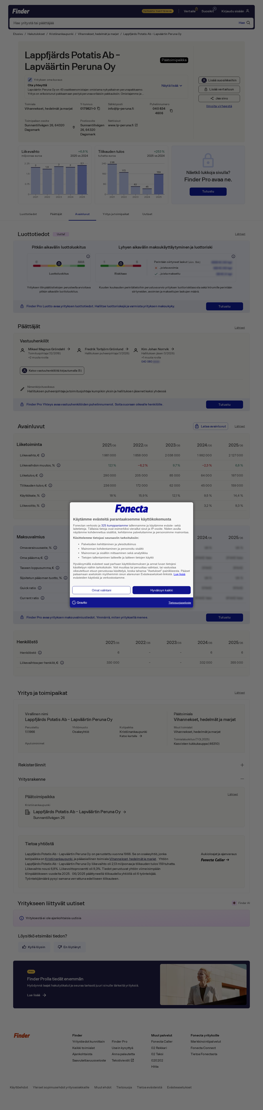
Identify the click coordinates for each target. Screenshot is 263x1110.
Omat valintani (101, 590)
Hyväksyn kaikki (161, 590)
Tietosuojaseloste (179, 602)
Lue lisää (179, 574)
